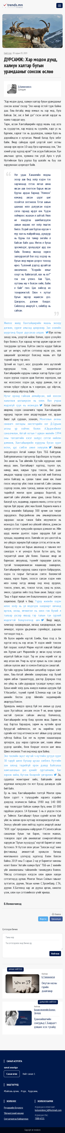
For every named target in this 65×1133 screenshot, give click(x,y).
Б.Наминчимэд (24, 86)
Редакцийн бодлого (13, 1107)
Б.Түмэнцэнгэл (48, 976)
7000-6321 (39, 1118)
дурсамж (33, 1091)
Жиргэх (43, 918)
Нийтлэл (8, 53)
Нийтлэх (55, 953)
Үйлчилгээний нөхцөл (14, 1113)
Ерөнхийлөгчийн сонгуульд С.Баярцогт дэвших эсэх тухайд (45, 1023)
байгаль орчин (12, 1091)
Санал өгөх (11, 1073)
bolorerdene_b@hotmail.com (48, 1110)
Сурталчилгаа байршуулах (16, 1118)
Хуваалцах (56, 918)
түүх (24, 1091)
